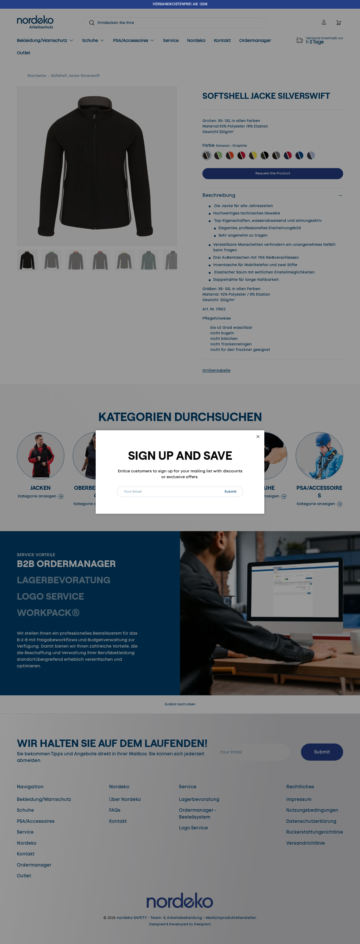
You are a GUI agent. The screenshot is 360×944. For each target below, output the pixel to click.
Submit (233, 491)
